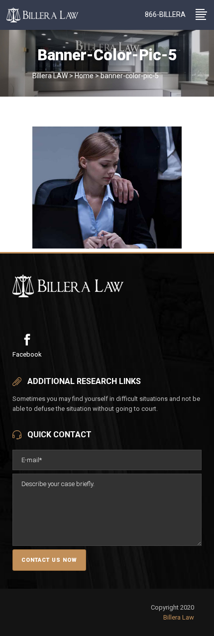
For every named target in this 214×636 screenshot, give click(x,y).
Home (84, 75)
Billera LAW (50, 75)
